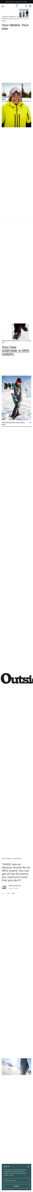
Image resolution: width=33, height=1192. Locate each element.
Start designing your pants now (13, 423)
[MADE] (16, 6)
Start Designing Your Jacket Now (13, 98)
